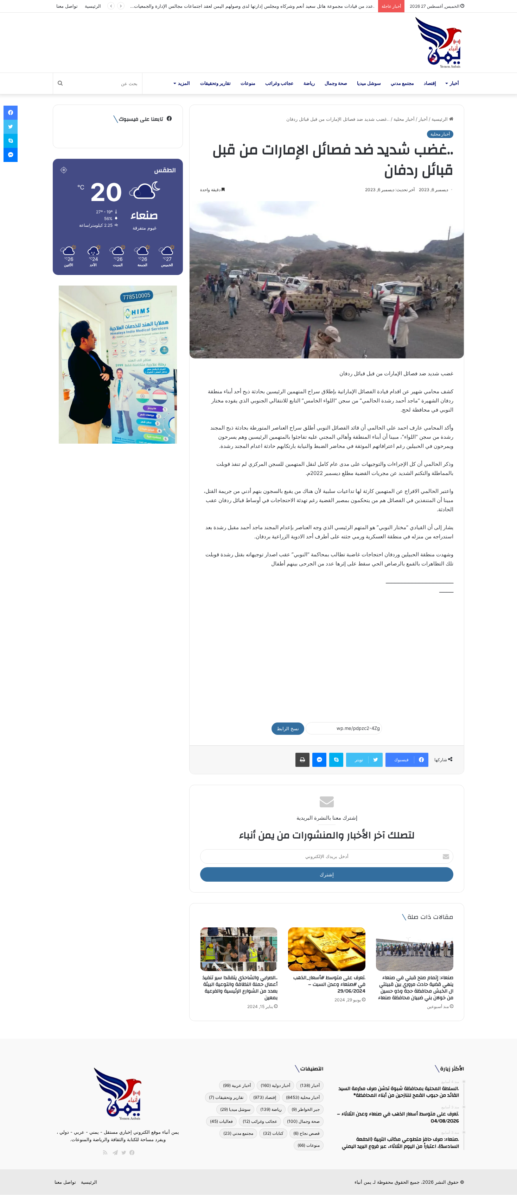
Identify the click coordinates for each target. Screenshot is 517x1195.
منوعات (248, 83)
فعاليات (221, 1121)
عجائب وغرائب (279, 83)
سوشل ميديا (369, 83)
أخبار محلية (404, 119)
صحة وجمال (336, 83)
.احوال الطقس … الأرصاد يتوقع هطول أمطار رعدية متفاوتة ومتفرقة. (308, 6)
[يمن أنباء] (438, 42)
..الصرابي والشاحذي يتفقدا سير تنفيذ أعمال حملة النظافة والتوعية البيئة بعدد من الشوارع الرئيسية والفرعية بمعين (240, 987)
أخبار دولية (275, 1085)
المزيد (184, 83)
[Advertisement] (326, 655)
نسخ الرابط (288, 728)
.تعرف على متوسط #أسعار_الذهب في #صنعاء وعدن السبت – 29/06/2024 (329, 984)
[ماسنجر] (319, 760)
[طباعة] (302, 760)
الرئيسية (93, 6)
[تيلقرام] (113, 1153)
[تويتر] (122, 1153)
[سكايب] (336, 760)
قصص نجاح (306, 1133)
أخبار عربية (237, 1085)
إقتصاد (430, 83)
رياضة (309, 83)
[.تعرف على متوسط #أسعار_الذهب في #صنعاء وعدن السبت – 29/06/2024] (326, 949)
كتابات (273, 1133)
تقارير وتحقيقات (215, 83)
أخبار (454, 83)
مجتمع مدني (402, 83)
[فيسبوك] (130, 1153)
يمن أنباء (363, 1182)
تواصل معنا (67, 6)
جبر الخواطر (306, 1109)
